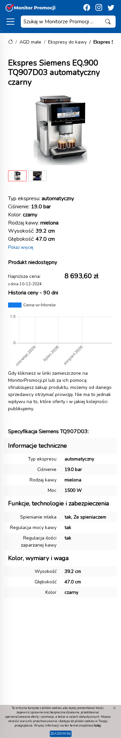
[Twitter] (111, 8)
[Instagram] (98, 8)
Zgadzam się (60, 734)
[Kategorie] (10, 22)
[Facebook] (86, 8)
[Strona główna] (10, 42)
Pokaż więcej (20, 247)
